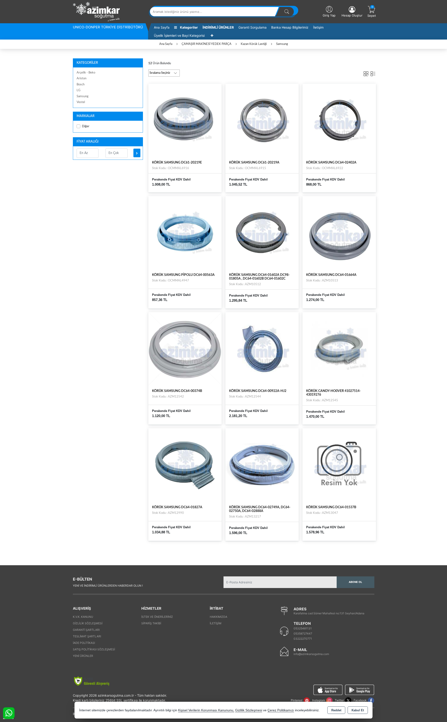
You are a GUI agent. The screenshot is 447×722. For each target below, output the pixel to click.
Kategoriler (188, 27)
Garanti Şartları (86, 630)
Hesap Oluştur (352, 15)
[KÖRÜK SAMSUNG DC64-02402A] (339, 120)
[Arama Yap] (287, 11)
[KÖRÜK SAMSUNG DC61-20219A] (262, 120)
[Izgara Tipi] (366, 73)
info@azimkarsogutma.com (311, 654)
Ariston (81, 78)
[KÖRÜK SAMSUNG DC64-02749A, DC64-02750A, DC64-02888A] (262, 465)
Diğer (85, 126)
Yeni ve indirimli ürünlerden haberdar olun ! (108, 585)
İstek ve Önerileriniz (157, 616)
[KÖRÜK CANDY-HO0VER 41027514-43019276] (339, 349)
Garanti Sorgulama (252, 27)
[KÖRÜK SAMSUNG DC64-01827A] (185, 465)
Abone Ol (355, 582)
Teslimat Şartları (87, 636)
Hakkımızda (218, 616)
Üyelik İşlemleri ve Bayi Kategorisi (179, 35)
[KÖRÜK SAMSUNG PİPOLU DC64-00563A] (185, 232)
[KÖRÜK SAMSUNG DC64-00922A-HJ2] (262, 349)
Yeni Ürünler (83, 656)
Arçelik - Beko (86, 72)
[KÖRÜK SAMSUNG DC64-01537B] (339, 465)
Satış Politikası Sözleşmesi (94, 649)
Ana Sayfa (161, 27)
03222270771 (303, 638)
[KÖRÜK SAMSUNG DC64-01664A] (339, 232)
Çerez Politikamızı (281, 710)
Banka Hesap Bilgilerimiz (289, 27)
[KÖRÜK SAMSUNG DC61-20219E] (185, 120)
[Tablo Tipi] (373, 73)
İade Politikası (84, 643)
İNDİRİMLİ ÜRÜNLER (218, 27)
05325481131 (303, 628)
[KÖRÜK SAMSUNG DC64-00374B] (185, 349)
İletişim (318, 27)
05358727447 (303, 633)
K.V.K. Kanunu (83, 616)
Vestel (81, 102)
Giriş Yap (329, 15)
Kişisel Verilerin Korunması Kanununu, (206, 710)
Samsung (82, 96)
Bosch (81, 84)
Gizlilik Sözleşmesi (87, 623)
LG (79, 90)
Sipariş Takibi (151, 623)
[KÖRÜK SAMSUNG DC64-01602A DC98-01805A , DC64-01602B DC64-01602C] (262, 232)
